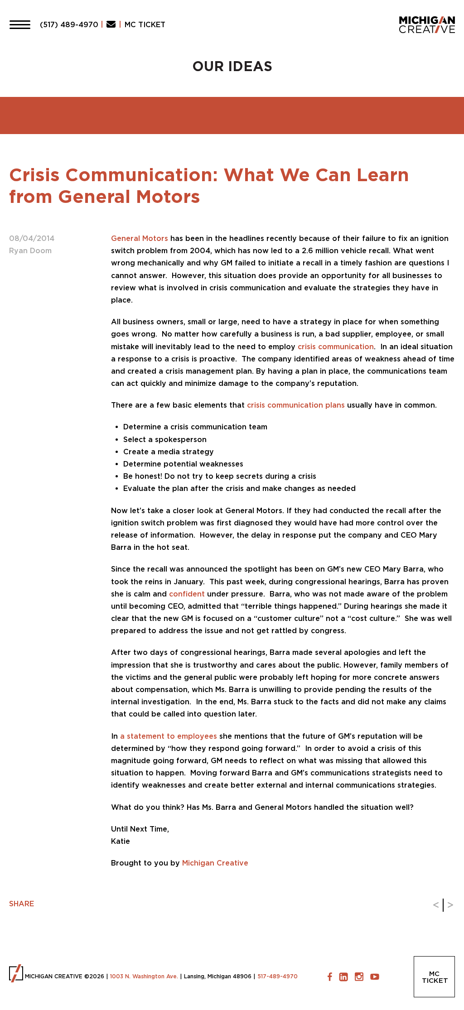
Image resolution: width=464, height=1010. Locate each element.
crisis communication (336, 346)
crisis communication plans (297, 405)
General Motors (139, 238)
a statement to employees (168, 736)
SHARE (21, 903)
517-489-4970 (277, 976)
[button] (20, 24)
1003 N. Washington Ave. (144, 976)
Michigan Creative (215, 863)
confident (188, 594)
